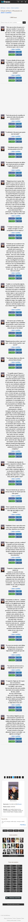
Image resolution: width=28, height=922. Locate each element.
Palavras (12, 879)
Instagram (19, 918)
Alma (12, 875)
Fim (5, 886)
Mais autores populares (13, 855)
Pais (5, 888)
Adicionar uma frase (14, 897)
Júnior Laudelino (16, 49)
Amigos (6, 868)
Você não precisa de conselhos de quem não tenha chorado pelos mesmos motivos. (15, 117)
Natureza (18, 881)
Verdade (18, 870)
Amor (6, 865)
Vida (11, 865)
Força (12, 881)
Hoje (11, 877)
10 (17, 777)
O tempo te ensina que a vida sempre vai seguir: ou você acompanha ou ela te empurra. (15, 228)
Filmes (16, 830)
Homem (18, 865)
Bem (18, 868)
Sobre (23, 918)
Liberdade (7, 879)
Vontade (18, 891)
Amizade (6, 875)
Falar (12, 886)
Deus (12, 870)
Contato (19, 920)
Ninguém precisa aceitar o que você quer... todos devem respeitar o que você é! (15, 343)
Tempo (6, 870)
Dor (17, 884)
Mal (17, 875)
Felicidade (19, 872)
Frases (5, 830)
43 (22, 777)
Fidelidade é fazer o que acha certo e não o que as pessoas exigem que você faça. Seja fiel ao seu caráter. (15, 527)
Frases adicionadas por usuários (13, 904)
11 (19, 777)
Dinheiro (6, 881)
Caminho (12, 884)
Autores (10, 830)
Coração (6, 872)
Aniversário (13, 891)
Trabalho (18, 879)
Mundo (12, 868)
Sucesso (18, 888)
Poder (18, 877)
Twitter (14, 918)
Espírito (18, 886)
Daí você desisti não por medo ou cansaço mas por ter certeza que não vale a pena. (15, 491)
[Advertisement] (14, 98)
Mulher (12, 872)
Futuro (6, 891)
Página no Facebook (8, 918)
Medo (6, 877)
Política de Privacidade (11, 920)
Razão (6, 884)
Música (12, 888)
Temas (21, 830)
